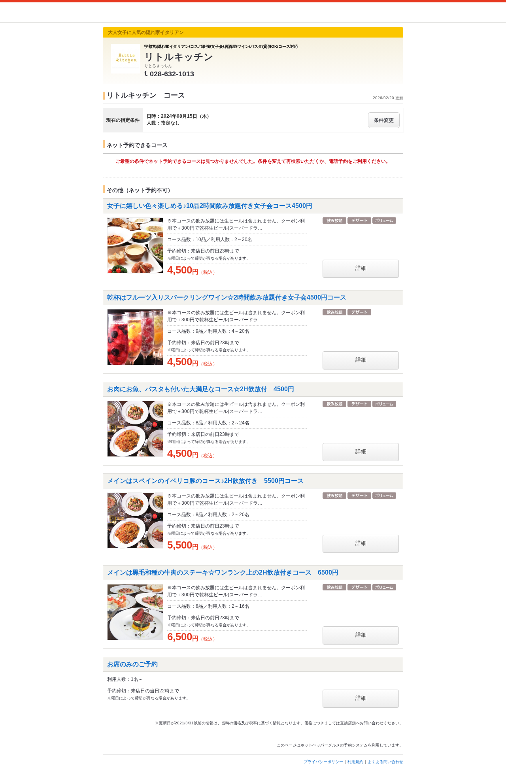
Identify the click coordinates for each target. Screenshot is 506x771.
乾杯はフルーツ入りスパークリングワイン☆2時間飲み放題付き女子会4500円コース (226, 297)
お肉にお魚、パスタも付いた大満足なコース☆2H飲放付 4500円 (200, 389)
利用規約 (355, 762)
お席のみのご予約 (132, 664)
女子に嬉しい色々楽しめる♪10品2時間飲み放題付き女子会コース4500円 (209, 205)
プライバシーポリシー (323, 762)
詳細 (360, 268)
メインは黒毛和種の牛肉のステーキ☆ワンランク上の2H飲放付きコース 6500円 (222, 572)
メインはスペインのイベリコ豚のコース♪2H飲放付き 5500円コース (205, 480)
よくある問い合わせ (385, 762)
